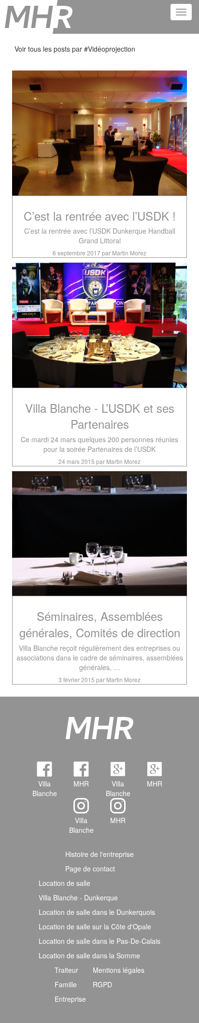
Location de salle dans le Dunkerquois (97, 912)
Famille (66, 984)
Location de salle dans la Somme (89, 955)
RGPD (102, 984)
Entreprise (70, 999)
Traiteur (66, 970)
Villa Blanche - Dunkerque (78, 897)
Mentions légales (118, 970)
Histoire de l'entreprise (99, 854)
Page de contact (90, 868)
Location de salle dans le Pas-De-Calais (99, 941)
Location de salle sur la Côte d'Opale (95, 926)
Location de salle (64, 883)
